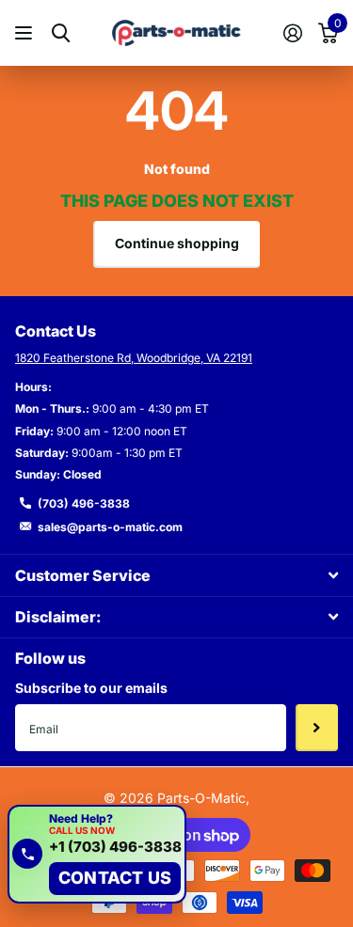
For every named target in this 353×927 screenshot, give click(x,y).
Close (176, 575)
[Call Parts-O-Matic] (27, 854)
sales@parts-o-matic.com (110, 527)
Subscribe (317, 727)
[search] (61, 33)
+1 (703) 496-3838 (115, 848)
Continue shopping (177, 243)
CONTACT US (114, 878)
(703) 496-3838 (84, 503)
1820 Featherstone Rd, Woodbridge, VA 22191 (133, 358)
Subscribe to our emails (91, 688)
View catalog (26, 33)
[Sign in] (292, 32)
